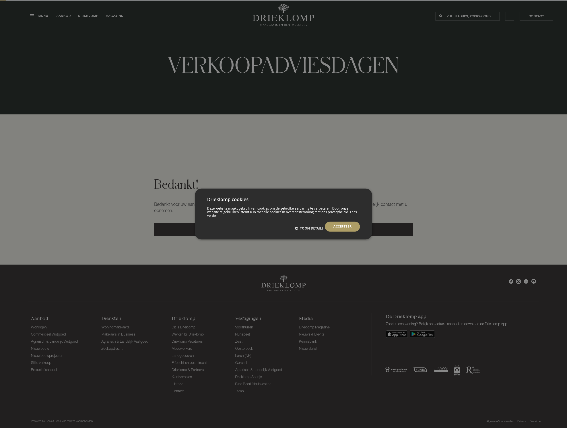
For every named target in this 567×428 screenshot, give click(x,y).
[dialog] (283, 214)
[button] (309, 228)
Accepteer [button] (342, 226)
